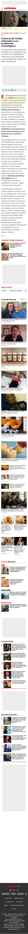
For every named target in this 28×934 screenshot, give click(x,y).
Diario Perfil (5, 894)
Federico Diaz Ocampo (15, 290)
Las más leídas (7, 641)
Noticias (20, 894)
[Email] (15, 90)
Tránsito (14, 909)
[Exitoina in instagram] (10, 890)
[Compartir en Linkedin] (12, 90)
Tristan (4, 290)
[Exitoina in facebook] (14, 890)
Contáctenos (9, 902)
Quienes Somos (19, 898)
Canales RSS (8, 898)
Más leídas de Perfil (9, 715)
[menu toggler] (2, 8)
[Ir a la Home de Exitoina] (11, 8)
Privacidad (19, 902)
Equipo (6, 905)
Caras (13, 894)
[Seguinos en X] (17, 890)
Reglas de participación (17, 905)
